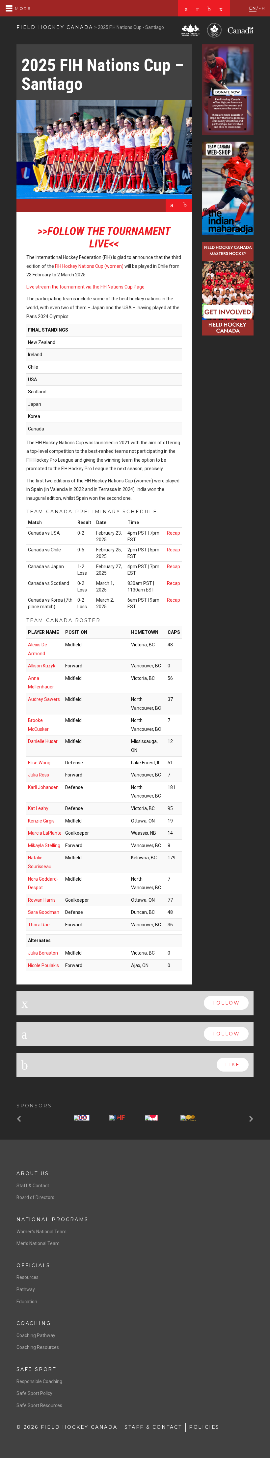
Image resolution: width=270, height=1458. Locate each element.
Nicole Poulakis (43, 965)
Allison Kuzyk (41, 665)
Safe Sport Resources (39, 1405)
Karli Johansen (43, 787)
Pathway (25, 1289)
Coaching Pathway (35, 1335)
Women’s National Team (41, 1231)
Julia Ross (38, 774)
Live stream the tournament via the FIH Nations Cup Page (85, 286)
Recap (173, 533)
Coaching (33, 1323)
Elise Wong (39, 762)
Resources (27, 1277)
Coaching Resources (37, 1347)
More (22, 8)
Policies (204, 1427)
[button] (19, 1119)
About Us (32, 1173)
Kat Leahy (38, 808)
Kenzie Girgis (41, 820)
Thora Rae (39, 924)
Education (26, 1301)
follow (226, 1003)
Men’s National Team (38, 1243)
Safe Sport (36, 1369)
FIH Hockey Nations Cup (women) (89, 266)
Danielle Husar (43, 741)
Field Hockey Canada (54, 27)
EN (252, 8)
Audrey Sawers (44, 699)
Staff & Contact (32, 1185)
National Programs (52, 1219)
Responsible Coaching (39, 1381)
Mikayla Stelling (44, 845)
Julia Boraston (43, 953)
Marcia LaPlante (45, 833)
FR (261, 8)
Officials (33, 1265)
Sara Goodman (43, 912)
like (232, 1065)
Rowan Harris (42, 900)
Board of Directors (35, 1197)
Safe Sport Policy (34, 1393)
